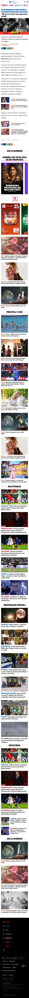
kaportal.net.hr (20, 984)
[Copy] (12, 48)
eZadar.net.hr (18, 988)
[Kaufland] (14, 199)
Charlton (9, 140)
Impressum (5, 961)
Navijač (3, 140)
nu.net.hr (23, 988)
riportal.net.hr (14, 986)
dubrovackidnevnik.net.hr (8, 988)
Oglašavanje (12, 961)
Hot (7, 930)
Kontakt (14, 967)
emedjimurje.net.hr (6, 984)
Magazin (8, 934)
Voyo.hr (12, 980)
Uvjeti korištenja (6, 964)
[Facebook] (2, 48)
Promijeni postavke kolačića (9, 970)
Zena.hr (7, 980)
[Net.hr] (11, 975)
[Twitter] (4, 48)
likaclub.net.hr (5, 990)
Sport (8, 926)
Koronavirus (15, 140)
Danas (8, 922)
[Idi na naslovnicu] (13, 3)
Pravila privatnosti (7, 967)
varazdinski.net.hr (6, 986)
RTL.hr (3, 980)
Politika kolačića (15, 964)
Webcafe (8, 938)
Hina (16, 44)
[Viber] (9, 48)
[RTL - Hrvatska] (4, 975)
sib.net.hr (14, 984)
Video (7, 946)
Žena (7, 942)
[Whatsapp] (7, 48)
